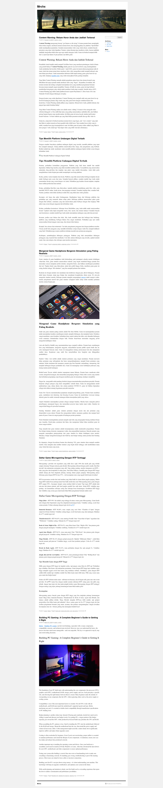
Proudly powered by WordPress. (114, 783)
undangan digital (56, 244)
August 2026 (109, 42)
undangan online (65, 244)
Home (40, 31)
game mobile (72, 451)
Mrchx (41, 6)
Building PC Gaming (64, 775)
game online (62, 132)
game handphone (63, 451)
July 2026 (109, 44)
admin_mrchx (58, 40)
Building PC (55, 775)
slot (71, 611)
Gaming (72, 775)
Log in (108, 51)
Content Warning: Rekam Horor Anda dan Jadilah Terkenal (67, 37)
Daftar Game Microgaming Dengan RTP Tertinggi (62, 457)
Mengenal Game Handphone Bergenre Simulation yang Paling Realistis (68, 252)
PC (75, 775)
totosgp (83, 277)
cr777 (72, 505)
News (49, 132)
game (45, 132)
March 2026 (109, 46)
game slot (58, 611)
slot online (75, 611)
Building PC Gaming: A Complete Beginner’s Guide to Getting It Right (68, 618)
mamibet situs (55, 76)
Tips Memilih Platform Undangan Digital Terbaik (62, 138)
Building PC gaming (51, 626)
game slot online (65, 611)
